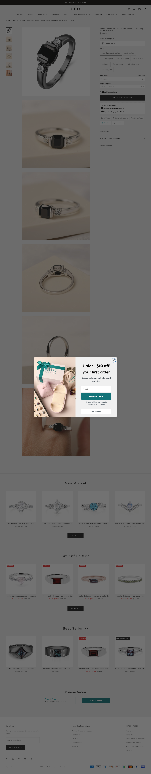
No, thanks (96, 411)
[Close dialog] (114, 360)
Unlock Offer (96, 396)
